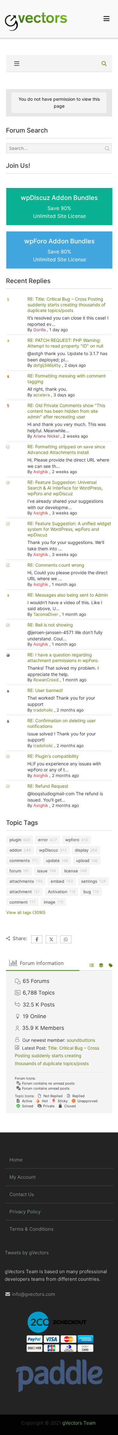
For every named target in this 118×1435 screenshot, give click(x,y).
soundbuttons (81, 1040)
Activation (57, 891)
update (53, 860)
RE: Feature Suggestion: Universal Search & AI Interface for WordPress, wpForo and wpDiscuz (65, 487)
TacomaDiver (45, 614)
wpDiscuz (48, 850)
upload (82, 860)
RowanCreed (46, 679)
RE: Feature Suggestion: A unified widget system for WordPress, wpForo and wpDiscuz (69, 529)
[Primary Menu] (107, 19)
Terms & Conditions (31, 1229)
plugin (15, 839)
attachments (21, 881)
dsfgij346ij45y (47, 365)
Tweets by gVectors (27, 1253)
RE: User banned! (45, 690)
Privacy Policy (25, 1212)
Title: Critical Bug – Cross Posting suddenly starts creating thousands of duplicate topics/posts (57, 1055)
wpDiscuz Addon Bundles (59, 206)
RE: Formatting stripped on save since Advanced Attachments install (66, 449)
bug (87, 891)
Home (16, 1160)
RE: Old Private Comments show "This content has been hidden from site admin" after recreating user (66, 411)
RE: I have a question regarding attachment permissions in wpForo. (63, 657)
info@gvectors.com (33, 1294)
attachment (20, 891)
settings (89, 881)
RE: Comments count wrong (55, 565)
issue (42, 870)
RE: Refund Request (47, 786)
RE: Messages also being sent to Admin (67, 595)
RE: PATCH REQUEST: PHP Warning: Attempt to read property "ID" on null (65, 343)
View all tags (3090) (26, 912)
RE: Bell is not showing (50, 624)
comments (19, 860)
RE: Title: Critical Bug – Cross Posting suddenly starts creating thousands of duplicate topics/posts (66, 304)
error (43, 839)
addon (15, 850)
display (81, 850)
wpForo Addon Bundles (59, 250)
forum (15, 870)
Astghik (40, 471)
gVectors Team (79, 1423)
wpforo (72, 839)
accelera (41, 394)
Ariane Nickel (46, 436)
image (49, 902)
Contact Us (21, 1194)
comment (18, 902)
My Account (22, 1177)
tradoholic (43, 709)
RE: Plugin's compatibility (53, 756)
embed (57, 881)
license (71, 870)
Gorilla (39, 329)
